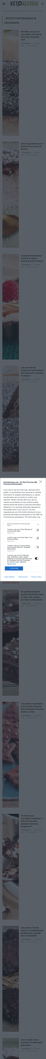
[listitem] (23, 524)
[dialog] (23, 529)
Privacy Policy (36, 577)
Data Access (23, 577)
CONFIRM (14, 568)
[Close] (41, 482)
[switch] (37, 530)
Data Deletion (10, 577)
